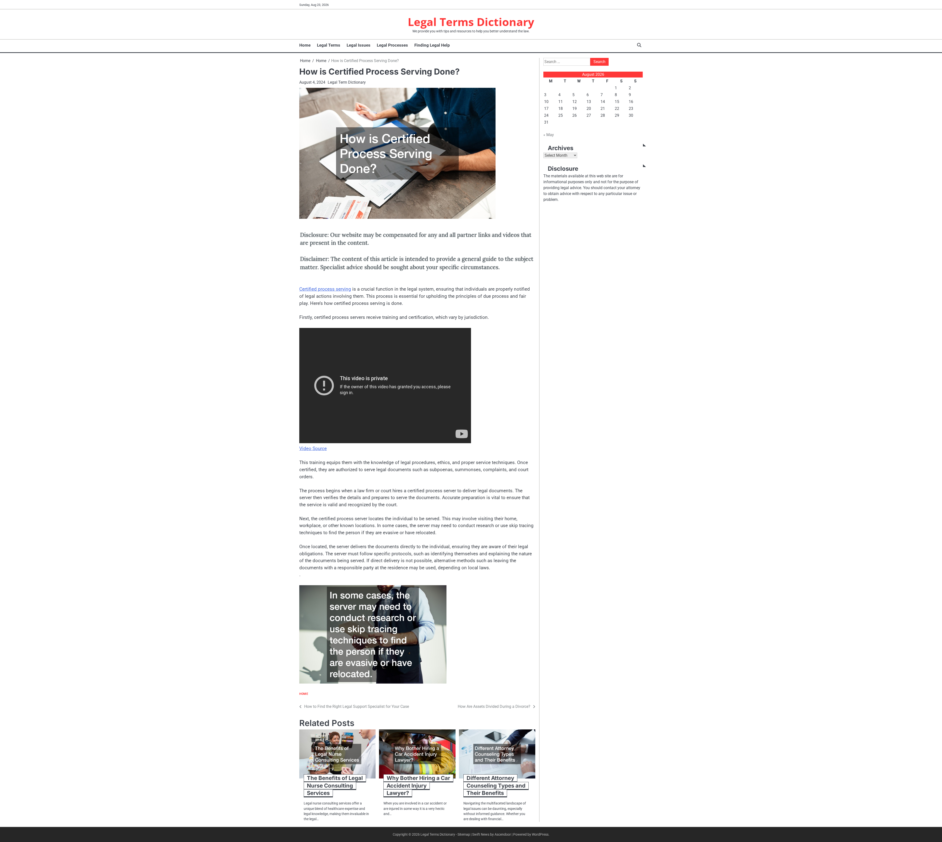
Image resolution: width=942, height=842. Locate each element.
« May (548, 134)
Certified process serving (325, 289)
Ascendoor (503, 834)
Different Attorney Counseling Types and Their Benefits (496, 785)
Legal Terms (328, 45)
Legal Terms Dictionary (471, 21)
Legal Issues (358, 45)
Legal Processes (392, 45)
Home (305, 45)
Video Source (313, 448)
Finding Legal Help (432, 45)
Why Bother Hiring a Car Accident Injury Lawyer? (418, 785)
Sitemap (464, 834)
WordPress (540, 834)
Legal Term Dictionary (347, 82)
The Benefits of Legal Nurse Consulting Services (335, 785)
